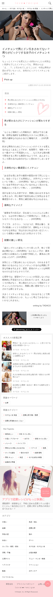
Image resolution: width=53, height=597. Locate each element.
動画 (3, 571)
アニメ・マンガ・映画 (37, 559)
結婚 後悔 (38, 453)
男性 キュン (9, 457)
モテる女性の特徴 (35, 457)
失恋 (21, 457)
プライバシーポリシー (25, 584)
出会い (4, 540)
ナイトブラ (22, 443)
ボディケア (33, 571)
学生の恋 (5, 534)
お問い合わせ (43, 584)
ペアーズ (33, 448)
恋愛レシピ (26, 3)
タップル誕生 (10, 453)
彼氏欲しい (9, 434)
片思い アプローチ (12, 439)
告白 (30, 534)
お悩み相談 (33, 552)
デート (31, 540)
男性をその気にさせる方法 (15, 448)
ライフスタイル (8, 577)
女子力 (26, 439)
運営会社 (9, 584)
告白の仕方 (25, 453)
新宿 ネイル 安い (41, 439)
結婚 (3, 528)
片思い (4, 522)
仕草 (6, 403)
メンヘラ (8, 443)
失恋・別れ (33, 522)
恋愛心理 (32, 528)
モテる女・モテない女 (37, 546)
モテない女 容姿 (11, 415)
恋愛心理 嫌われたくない (14, 421)
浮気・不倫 (6, 552)
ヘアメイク (6, 565)
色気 (44, 448)
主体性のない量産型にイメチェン (21, 104)
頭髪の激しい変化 (15, 112)
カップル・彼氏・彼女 (10, 546)
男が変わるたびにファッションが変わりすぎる (26, 100)
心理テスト (6, 559)
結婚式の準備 (10, 462)
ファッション (34, 565)
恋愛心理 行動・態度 (30, 415)
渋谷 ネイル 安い (25, 434)
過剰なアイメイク (15, 108)
